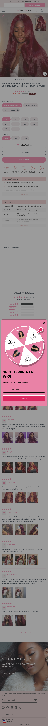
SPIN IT (24, 398)
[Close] (44, 323)
